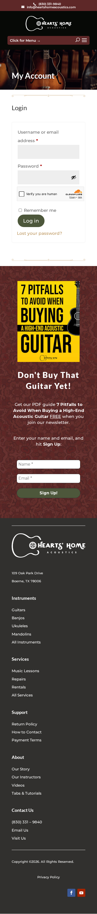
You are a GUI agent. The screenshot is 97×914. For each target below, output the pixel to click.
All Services (22, 695)
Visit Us (19, 838)
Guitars (18, 610)
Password (40, 166)
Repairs (19, 679)
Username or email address (38, 136)
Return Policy (24, 724)
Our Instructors (26, 777)
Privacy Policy (48, 877)
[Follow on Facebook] (71, 893)
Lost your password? (39, 233)
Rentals (19, 687)
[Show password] (73, 177)
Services (20, 659)
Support (20, 712)
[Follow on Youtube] (81, 893)
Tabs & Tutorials (27, 793)
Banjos (18, 617)
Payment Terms (27, 740)
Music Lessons (25, 670)
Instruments (24, 598)
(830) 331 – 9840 (27, 822)
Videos (18, 785)
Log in (31, 221)
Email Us (20, 830)
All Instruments (26, 642)
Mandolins (21, 634)
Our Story (21, 769)
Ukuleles (20, 625)
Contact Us (23, 810)
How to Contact (27, 732)
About (18, 757)
